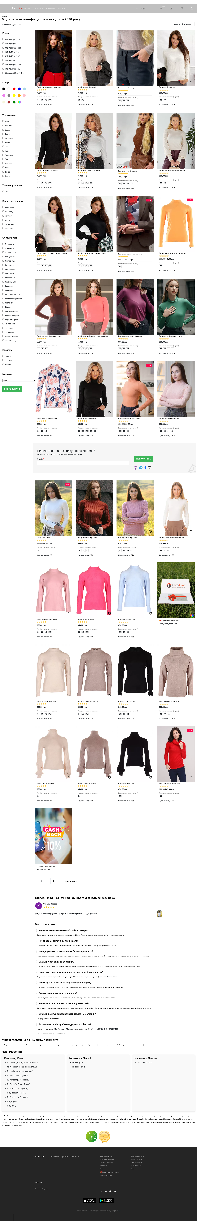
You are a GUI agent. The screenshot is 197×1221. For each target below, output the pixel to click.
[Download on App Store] (89, 1201)
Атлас (7, 122)
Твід (6, 159)
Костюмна (8, 138)
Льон (6, 151)
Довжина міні (10, 244)
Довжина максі (10, 253)
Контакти (61, 8)
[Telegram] (141, 468)
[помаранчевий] (20, 96)
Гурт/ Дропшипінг (136, 1162)
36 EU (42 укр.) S (11, 44)
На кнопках (9, 332)
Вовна (7, 176)
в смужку (8, 216)
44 (50, 100)
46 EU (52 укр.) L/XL (12, 65)
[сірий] (10, 96)
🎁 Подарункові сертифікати (109, 1172)
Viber (56, 1029)
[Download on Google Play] (106, 1201)
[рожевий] (25, 96)
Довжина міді (10, 248)
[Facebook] (145, 468)
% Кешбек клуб (136, 1166)
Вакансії (133, 1169)
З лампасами (10, 282)
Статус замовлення (106, 1156)
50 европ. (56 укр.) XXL (14, 73)
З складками (9, 261)
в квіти (7, 220)
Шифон (7, 172)
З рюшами (8, 286)
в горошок (8, 228)
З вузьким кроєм (11, 320)
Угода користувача (106, 1175)
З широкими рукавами (13, 299)
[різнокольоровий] (20, 102)
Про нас (64, 1156)
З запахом (8, 303)
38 (42, 100)
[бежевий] (4, 102)
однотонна (9, 207)
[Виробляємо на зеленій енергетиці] (91, 1136)
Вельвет (8, 126)
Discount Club (112, 977)
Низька (7, 356)
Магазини (39, 8)
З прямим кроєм (11, 311)
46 (50, 714)
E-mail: (40, 459)
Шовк (6, 168)
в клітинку (8, 212)
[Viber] (135, 468)
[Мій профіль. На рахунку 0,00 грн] (171, 8)
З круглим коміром (12, 295)
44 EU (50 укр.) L (11, 60)
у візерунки (9, 224)
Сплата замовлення (137, 1156)
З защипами (9, 257)
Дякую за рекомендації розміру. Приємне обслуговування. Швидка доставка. (66, 914)
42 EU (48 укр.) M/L (12, 56)
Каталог (27, 8)
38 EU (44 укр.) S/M (12, 48)
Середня (8, 360)
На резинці (9, 328)
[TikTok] (110, 1191)
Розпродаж (50, 8)
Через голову (10, 341)
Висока (7, 365)
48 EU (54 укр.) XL (12, 69)
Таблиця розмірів (136, 1159)
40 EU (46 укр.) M (11, 52)
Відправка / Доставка (107, 1159)
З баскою (8, 307)
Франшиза (103, 1166)
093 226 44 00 (92, 1029)
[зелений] (15, 102)
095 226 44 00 (103, 1029)
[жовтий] (15, 96)
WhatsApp (69, 1029)
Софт (6, 147)
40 (87, 431)
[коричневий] (10, 102)
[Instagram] (149, 468)
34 (38, 100)
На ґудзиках (9, 324)
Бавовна (8, 163)
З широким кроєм (11, 315)
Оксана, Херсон (50, 904)
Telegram (61, 1029)
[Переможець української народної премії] (104, 1137)
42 (46, 100)
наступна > (71, 881)
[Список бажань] (181, 8)
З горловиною (10, 278)
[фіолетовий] (4, 96)
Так (6, 192)
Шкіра (7, 142)
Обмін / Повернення (106, 1162)
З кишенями (9, 269)
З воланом (9, 274)
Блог (101, 1169)
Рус (119, 1211)
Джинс (7, 130)
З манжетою (9, 265)
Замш (7, 134)
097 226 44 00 (113, 1029)
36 (79, 431)
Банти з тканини (11, 336)
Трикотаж (8, 155)
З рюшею (8, 290)
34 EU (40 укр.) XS (12, 39)
